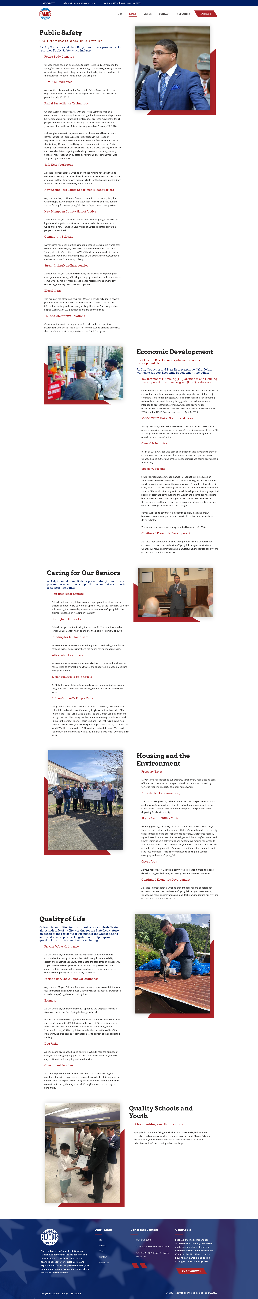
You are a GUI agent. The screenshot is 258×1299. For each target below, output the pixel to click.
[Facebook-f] (203, 3)
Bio (120, 13)
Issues (132, 13)
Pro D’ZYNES (210, 1292)
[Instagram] (216, 3)
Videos (148, 13)
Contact (164, 13)
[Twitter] (210, 3)
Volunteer (183, 13)
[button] (206, 13)
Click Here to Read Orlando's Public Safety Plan (70, 40)
